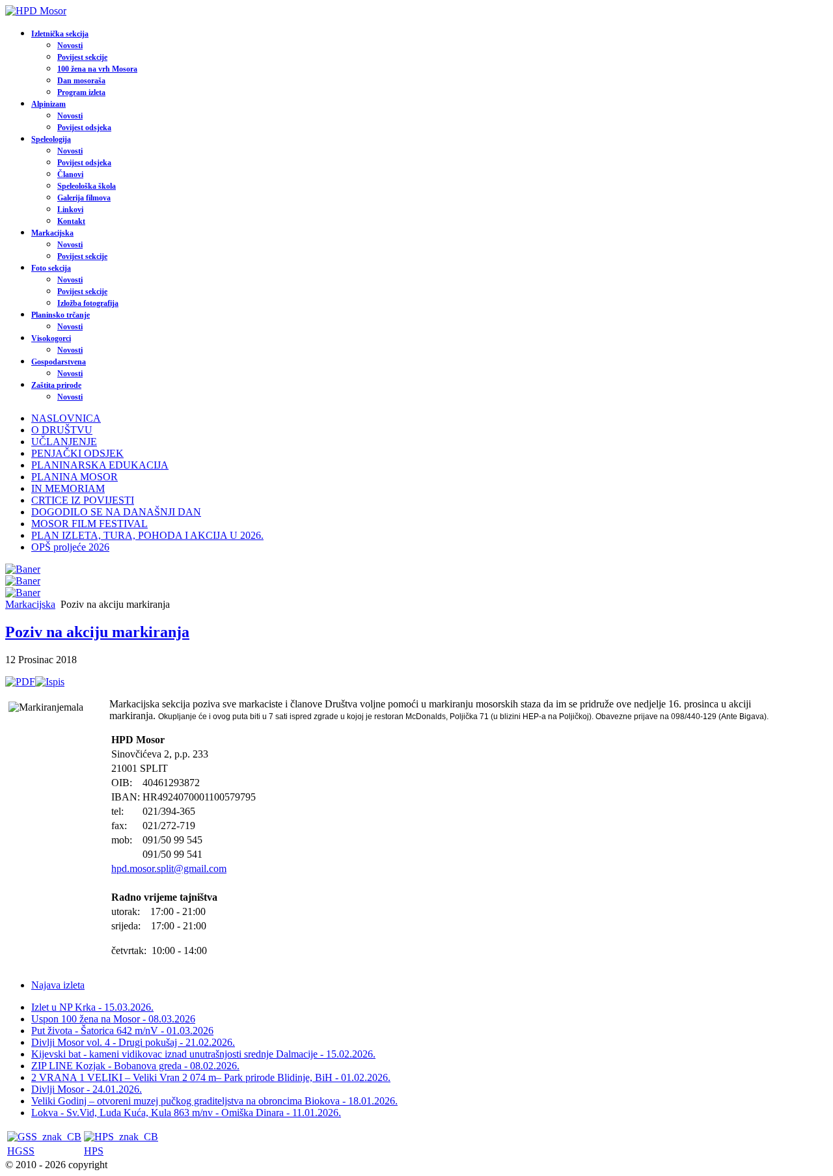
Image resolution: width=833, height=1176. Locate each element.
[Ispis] (49, 681)
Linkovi (70, 209)
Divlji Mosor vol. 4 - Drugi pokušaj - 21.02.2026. (133, 1042)
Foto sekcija (51, 268)
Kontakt (71, 221)
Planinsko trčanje (60, 315)
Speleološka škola (86, 186)
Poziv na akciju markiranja (97, 631)
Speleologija (51, 139)
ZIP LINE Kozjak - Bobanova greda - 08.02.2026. (135, 1065)
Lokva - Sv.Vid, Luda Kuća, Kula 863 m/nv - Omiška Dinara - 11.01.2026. (186, 1112)
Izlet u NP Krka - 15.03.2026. (92, 1007)
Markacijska (52, 233)
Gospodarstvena (58, 361)
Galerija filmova (84, 197)
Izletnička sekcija (60, 33)
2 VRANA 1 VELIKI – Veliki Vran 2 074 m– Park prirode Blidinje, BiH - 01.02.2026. (210, 1077)
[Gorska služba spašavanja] (44, 1136)
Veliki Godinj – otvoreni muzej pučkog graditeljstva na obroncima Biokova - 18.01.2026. (214, 1100)
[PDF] (20, 681)
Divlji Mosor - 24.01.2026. (86, 1089)
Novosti (70, 45)
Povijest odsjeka (84, 127)
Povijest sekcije (82, 57)
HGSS (20, 1150)
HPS (93, 1150)
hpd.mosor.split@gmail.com (168, 868)
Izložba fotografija (87, 303)
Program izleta (81, 92)
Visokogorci (51, 338)
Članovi (70, 174)
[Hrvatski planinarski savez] (121, 1136)
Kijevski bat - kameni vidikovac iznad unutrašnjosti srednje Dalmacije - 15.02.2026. (203, 1054)
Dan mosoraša (81, 80)
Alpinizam (48, 104)
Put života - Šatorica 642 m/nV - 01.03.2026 (122, 1030)
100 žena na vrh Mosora (97, 69)
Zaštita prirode (56, 385)
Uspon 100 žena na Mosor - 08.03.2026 (113, 1018)
